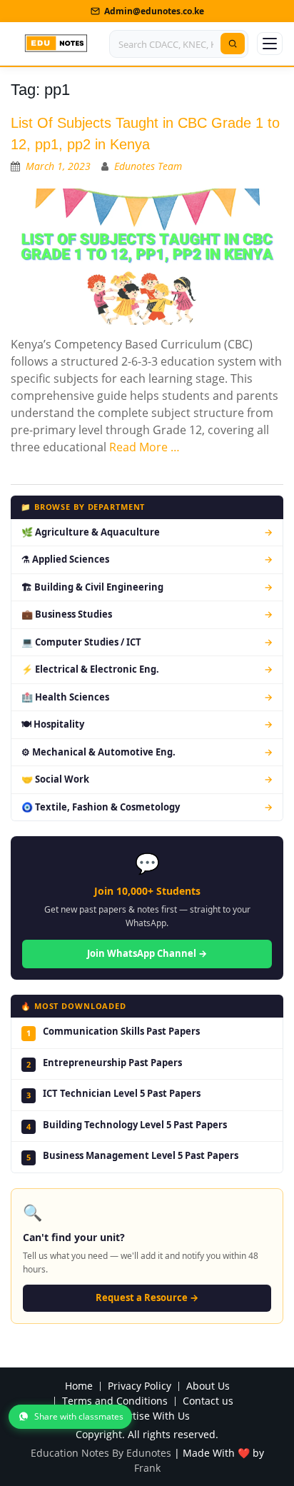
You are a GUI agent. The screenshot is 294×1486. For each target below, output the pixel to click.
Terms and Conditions (115, 1401)
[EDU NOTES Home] (56, 43)
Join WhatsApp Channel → (147, 953)
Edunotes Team (148, 166)
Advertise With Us (147, 1416)
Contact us (208, 1401)
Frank (147, 1468)
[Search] (232, 43)
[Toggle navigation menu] (270, 43)
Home (79, 1386)
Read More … (144, 447)
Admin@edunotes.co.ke (154, 11)
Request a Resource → (147, 1297)
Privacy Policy (139, 1386)
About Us (208, 1386)
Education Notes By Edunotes (101, 1453)
